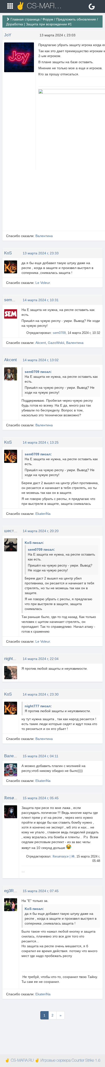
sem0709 (12, 300)
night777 (12, 658)
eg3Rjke (11, 890)
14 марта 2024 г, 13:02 (41, 360)
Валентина (44, 236)
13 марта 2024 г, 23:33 (41, 253)
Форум (47, 19)
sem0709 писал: (38, 372)
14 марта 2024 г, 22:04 (41, 659)
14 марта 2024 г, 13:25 (41, 442)
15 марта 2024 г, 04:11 (40, 756)
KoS (8, 253)
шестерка (13, 531)
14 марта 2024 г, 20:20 (41, 531)
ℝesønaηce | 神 (18, 798)
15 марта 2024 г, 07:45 (41, 891)
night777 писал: (38, 706)
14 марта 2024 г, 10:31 (41, 300)
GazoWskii (56, 343)
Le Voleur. (43, 283)
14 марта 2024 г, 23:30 (41, 694)
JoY (7, 35)
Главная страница (25, 19)
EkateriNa (43, 514)
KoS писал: (34, 543)
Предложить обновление (76, 19)
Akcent (40, 343)
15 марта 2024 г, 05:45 (41, 798)
